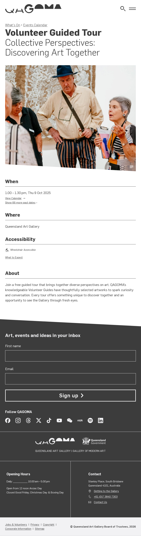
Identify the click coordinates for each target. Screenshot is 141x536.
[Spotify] (90, 420)
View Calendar (13, 198)
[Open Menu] (132, 8)
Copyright (48, 524)
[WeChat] (69, 420)
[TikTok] (49, 420)
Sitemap (39, 528)
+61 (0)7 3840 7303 (106, 496)
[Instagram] (18, 420)
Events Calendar (35, 25)
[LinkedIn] (100, 420)
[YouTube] (59, 420)
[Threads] (28, 420)
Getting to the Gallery (106, 491)
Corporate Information (18, 528)
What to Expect (14, 257)
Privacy (35, 524)
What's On (12, 25)
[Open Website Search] (123, 8)
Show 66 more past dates (20, 202)
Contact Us (100, 502)
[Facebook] (7, 420)
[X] (38, 420)
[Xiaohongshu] (80, 420)
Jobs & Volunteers (16, 524)
